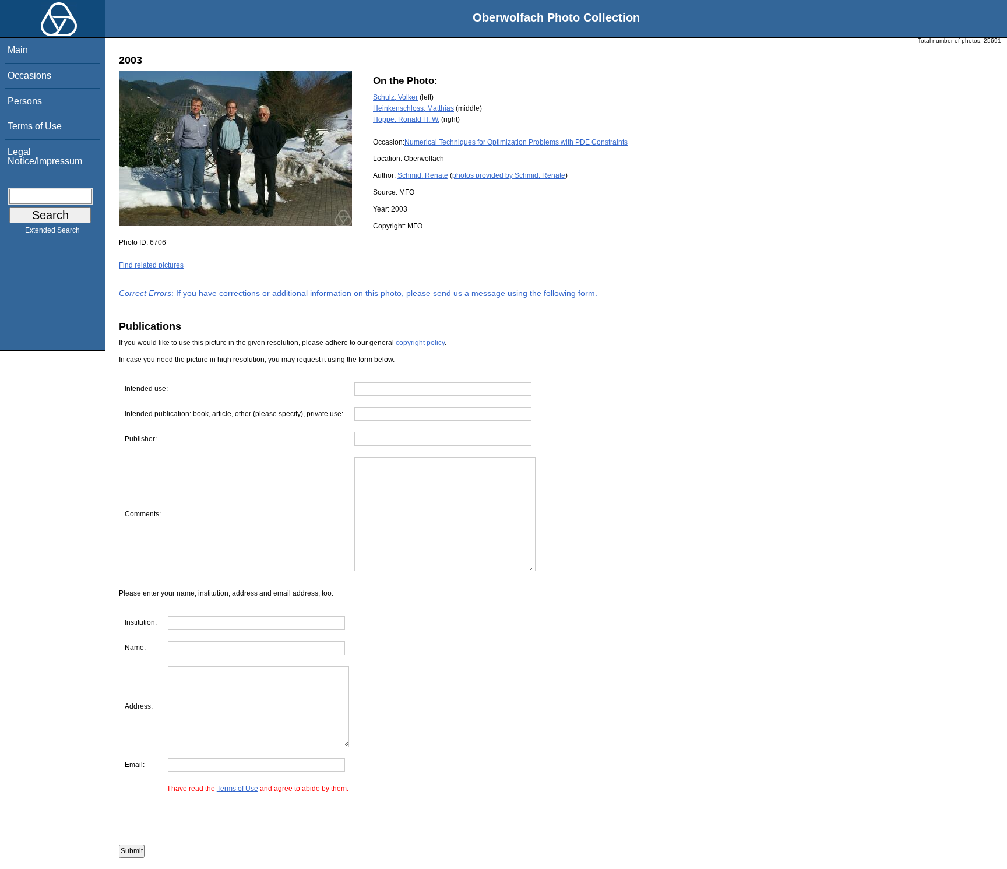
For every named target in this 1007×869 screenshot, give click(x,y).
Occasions (29, 75)
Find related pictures (151, 265)
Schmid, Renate (422, 175)
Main (18, 50)
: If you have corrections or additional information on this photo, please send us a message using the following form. (358, 293)
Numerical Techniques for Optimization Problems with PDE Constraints (516, 142)
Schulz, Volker (395, 97)
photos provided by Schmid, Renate (508, 175)
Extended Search (52, 230)
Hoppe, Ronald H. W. (406, 119)
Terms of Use (35, 126)
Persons (25, 101)
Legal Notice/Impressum (45, 156)
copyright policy (420, 343)
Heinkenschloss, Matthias (413, 108)
